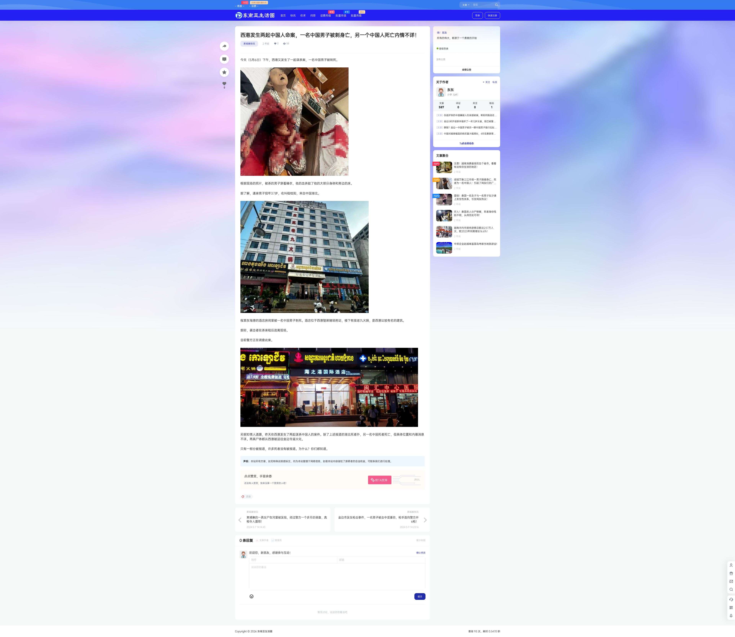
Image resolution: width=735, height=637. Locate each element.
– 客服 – (239, 4)
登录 (477, 15)
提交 (420, 596)
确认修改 (420, 552)
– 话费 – (253, 4)
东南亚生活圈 (264, 631)
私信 (494, 82)
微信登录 (443, 48)
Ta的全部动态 (467, 143)
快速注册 (492, 15)
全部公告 (466, 69)
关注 (487, 82)
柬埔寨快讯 (249, 43)
